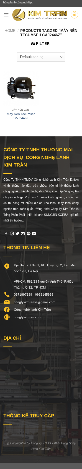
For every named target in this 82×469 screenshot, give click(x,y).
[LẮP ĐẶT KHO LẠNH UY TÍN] (39, 15)
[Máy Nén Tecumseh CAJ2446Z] (21, 88)
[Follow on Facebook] (6, 234)
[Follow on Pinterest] (28, 234)
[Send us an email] (23, 234)
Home (10, 31)
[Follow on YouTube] (34, 234)
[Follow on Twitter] (17, 234)
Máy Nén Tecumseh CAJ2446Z (21, 116)
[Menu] (6, 14)
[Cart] (74, 14)
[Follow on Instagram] (12, 234)
